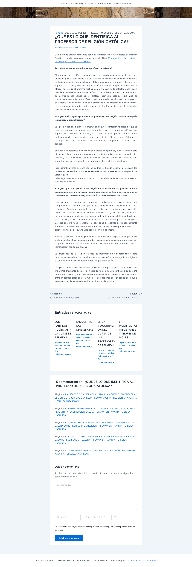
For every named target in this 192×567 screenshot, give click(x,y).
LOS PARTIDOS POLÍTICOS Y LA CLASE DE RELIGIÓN (63, 329)
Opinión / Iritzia (62, 348)
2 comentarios (61, 342)
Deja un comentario (85, 334)
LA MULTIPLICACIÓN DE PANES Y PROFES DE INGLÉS (128, 329)
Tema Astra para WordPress (144, 560)
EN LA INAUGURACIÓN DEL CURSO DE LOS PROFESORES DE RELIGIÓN (106, 333)
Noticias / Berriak (62, 345)
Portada (59, 33)
